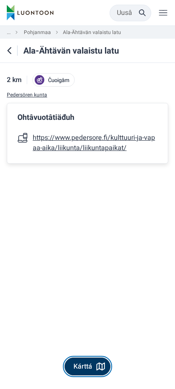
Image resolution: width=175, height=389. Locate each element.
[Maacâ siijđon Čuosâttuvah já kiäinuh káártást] (9, 50)
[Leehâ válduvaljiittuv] (163, 13)
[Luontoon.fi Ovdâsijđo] (30, 12)
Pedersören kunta (27, 95)
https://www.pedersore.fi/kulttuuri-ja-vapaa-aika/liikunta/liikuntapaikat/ (94, 143)
